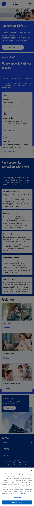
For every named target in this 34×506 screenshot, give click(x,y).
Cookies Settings (17, 497)
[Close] (32, 470)
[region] (17, 487)
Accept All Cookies (17, 502)
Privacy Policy (21, 493)
